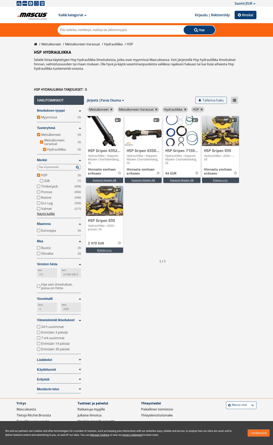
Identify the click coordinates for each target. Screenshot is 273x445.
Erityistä (43, 379)
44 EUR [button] (170, 173)
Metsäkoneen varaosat (82, 44)
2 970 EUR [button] (96, 243)
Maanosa (44, 223)
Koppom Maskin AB (104, 180)
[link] (104, 131)
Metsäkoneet (51, 44)
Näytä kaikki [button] (46, 214)
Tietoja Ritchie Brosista (34, 415)
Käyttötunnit (46, 369)
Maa (40, 241)
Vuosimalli (45, 298)
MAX (64, 270)
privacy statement (133, 434)
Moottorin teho (48, 389)
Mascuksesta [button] (26, 409)
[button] (59, 100)
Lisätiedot (44, 360)
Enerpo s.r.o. (220, 180)
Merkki (42, 160)
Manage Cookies (99, 434)
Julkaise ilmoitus (90, 415)
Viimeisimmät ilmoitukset (56, 320)
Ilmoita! (247, 15)
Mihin (64, 305)
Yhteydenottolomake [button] (157, 415)
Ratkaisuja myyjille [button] (91, 409)
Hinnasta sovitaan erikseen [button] (102, 171)
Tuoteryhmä (46, 128)
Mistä (40, 305)
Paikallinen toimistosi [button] (157, 409)
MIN (40, 270)
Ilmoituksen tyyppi (51, 110)
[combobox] (228, 405)
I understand (259, 433)
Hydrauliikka (113, 44)
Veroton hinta (47, 264)
